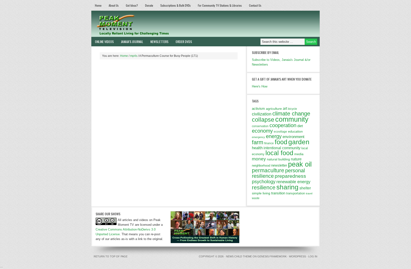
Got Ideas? (132, 5)
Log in (312, 256)
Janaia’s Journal (132, 41)
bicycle (292, 108)
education (295, 131)
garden (298, 142)
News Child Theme (239, 256)
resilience (263, 187)
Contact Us (255, 5)
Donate (149, 5)
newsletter (279, 165)
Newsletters (159, 41)
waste (255, 198)
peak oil (300, 164)
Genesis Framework (272, 256)
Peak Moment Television (146, 24)
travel (309, 193)
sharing (287, 187)
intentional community (282, 148)
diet (300, 126)
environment (293, 136)
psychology (263, 181)
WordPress (297, 256)
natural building (278, 159)
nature (296, 159)
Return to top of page (110, 256)
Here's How (259, 86)
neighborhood (261, 165)
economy (262, 131)
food (281, 142)
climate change (291, 113)
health (257, 148)
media (298, 154)
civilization (261, 114)
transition (278, 193)
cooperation (282, 125)
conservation (260, 126)
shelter (305, 188)
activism (258, 108)
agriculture (274, 108)
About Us (114, 5)
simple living (261, 193)
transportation (295, 193)
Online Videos (104, 41)
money (259, 158)
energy (274, 136)
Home (98, 5)
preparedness (290, 176)
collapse (263, 119)
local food (279, 153)
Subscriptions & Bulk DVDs (175, 5)
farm (257, 142)
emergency (258, 137)
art (285, 108)
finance (269, 143)
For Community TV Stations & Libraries (220, 5)
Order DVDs (184, 41)
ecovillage (280, 131)
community (291, 119)
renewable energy (293, 181)
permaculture (268, 170)
